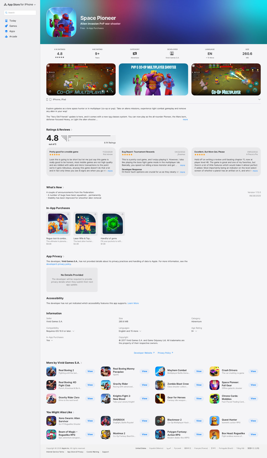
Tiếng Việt (240, 448)
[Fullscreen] (112, 91)
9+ (192, 331)
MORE (110, 171)
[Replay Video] (50, 91)
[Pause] (103, 91)
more (185, 119)
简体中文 (187, 448)
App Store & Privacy (75, 452)
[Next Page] (264, 79)
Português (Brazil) (226, 448)
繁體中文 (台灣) (253, 448)
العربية (169, 448)
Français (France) (201, 448)
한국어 (213, 448)
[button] (20, 20)
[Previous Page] (43, 79)
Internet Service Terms (55, 452)
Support (105, 452)
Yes (48, 340)
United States (141, 448)
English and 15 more (128, 331)
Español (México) (156, 448)
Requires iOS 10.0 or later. (58, 331)
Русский (177, 448)
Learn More (133, 303)
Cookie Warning (93, 452)
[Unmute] (107, 91)
